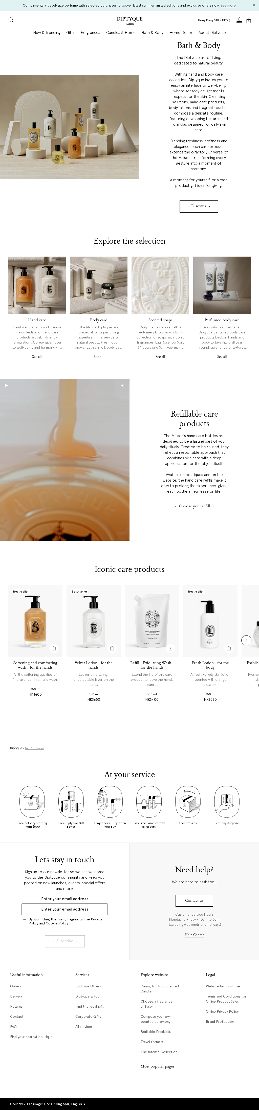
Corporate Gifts (88, 1016)
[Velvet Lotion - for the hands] (94, 621)
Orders (15, 986)
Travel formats (152, 1042)
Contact (17, 1016)
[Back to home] (129, 21)
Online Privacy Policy (222, 1011)
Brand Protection (220, 1022)
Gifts (70, 33)
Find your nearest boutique (31, 1037)
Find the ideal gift (89, 1006)
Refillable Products (156, 1032)
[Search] (11, 20)
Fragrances (90, 33)
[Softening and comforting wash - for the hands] (35, 621)
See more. (228, 5)
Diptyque (16, 748)
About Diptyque (212, 33)
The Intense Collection (159, 1052)
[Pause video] (65, 460)
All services (84, 1027)
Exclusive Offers (88, 986)
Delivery (16, 996)
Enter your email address (64, 898)
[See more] (37, 285)
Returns (16, 1006)
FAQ (13, 1027)
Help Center (194, 935)
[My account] (239, 21)
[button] (214, 20)
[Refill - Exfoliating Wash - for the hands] (152, 621)
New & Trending (46, 33)
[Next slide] (246, 640)
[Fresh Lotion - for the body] (210, 621)
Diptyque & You (87, 996)
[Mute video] (123, 385)
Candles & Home (121, 33)
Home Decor (180, 33)
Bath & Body (152, 33)
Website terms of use (223, 986)
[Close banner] (254, 5)
